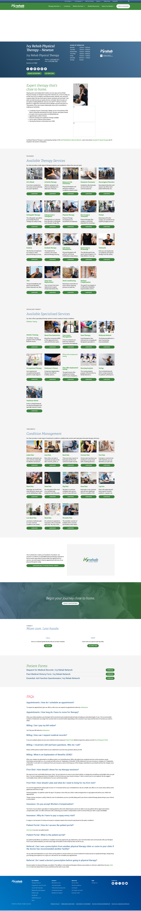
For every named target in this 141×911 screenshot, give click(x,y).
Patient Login (107, 1)
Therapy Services (53, 6)
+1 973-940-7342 (53, 61)
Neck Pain (48, 518)
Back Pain (66, 455)
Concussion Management (67, 336)
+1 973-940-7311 (54, 59)
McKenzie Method (105, 335)
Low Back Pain (31, 518)
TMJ (28, 281)
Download (110, 669)
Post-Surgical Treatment (85, 215)
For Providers (68, 1)
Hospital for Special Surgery (100, 140)
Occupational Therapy (34, 368)
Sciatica (29, 248)
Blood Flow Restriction (52, 335)
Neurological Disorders (106, 182)
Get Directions (49, 73)
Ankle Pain (30, 455)
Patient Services (78, 6)
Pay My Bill (115, 1)
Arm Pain (48, 455)
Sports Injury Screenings (85, 248)
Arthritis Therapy (51, 182)
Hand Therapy (85, 335)
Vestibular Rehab (32, 401)
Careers (98, 1)
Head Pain (48, 486)
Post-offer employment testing (70, 368)
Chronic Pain (85, 455)
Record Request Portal (101, 740)
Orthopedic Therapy (33, 215)
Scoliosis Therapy (50, 248)
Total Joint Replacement (49, 281)
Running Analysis (87, 368)
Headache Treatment (88, 182)
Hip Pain (65, 486)
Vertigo (101, 368)
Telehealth (102, 248)
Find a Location (123, 6)
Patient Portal (69, 740)
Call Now (48, 645)
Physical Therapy (68, 215)
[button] (128, 1)
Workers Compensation (86, 281)
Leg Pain (102, 486)
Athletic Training (32, 335)
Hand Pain (30, 486)
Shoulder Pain (67, 518)
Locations (67, 6)
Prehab (101, 215)
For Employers (78, 1)
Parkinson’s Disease (51, 368)
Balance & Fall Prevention (67, 182)
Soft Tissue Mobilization (67, 248)
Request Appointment (34, 73)
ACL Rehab (30, 182)
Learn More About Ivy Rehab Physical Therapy (45, 565)
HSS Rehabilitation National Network (71, 140)
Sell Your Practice (89, 1)
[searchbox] (124, 1)
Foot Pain (102, 455)
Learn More (34, 193)
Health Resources (93, 6)
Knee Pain (84, 486)
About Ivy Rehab (107, 6)
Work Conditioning (69, 281)
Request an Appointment (70, 603)
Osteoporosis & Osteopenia (50, 215)
